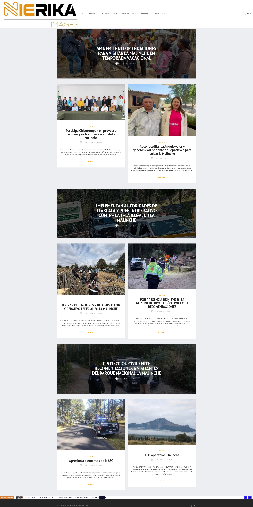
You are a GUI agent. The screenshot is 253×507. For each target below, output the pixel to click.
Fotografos (166, 14)
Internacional (94, 14)
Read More (90, 161)
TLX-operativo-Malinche (162, 455)
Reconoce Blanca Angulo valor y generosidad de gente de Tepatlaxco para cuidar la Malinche (162, 150)
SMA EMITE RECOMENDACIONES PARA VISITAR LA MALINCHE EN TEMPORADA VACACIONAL (126, 53)
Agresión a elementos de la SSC (91, 460)
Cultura (135, 14)
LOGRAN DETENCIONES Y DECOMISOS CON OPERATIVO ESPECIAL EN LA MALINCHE (91, 307)
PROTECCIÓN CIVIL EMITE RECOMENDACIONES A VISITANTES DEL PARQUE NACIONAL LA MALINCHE (126, 368)
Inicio (82, 14)
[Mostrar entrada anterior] (245, 497)
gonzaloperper (123, 63)
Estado (115, 14)
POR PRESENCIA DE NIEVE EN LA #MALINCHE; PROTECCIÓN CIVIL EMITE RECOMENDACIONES (162, 303)
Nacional (106, 14)
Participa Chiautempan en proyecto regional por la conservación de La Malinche (91, 134)
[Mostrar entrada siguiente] (250, 497)
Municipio (125, 14)
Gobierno (155, 14)
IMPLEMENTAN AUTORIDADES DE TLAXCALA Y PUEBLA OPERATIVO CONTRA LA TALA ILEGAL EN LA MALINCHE (126, 213)
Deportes (145, 14)
